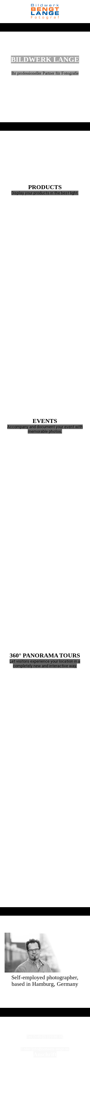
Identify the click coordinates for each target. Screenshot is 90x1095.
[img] (45, 11)
